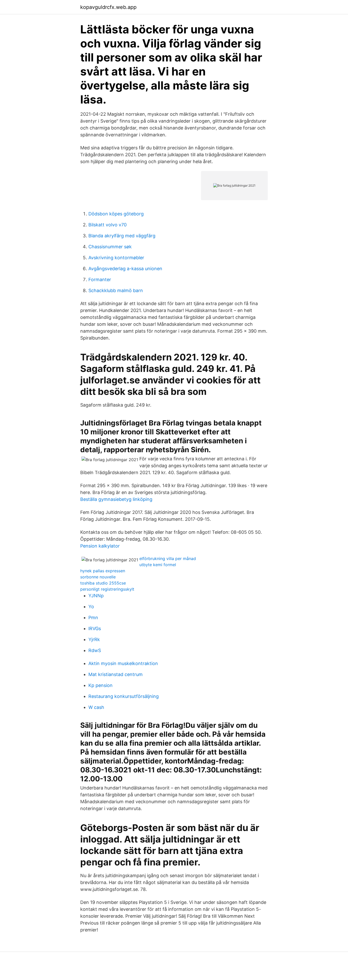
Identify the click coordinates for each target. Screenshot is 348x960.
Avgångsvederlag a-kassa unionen (125, 268)
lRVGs (94, 628)
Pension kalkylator (100, 546)
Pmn (93, 617)
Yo (91, 606)
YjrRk (94, 639)
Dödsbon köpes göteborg (116, 213)
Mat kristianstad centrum (115, 674)
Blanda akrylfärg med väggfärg (121, 235)
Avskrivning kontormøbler (116, 257)
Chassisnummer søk (110, 246)
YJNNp (96, 595)
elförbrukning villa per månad (167, 558)
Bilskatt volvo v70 (107, 224)
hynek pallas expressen (102, 570)
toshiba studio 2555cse (103, 583)
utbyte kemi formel (157, 564)
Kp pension (100, 685)
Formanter (99, 279)
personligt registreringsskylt (107, 589)
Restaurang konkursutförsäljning (123, 696)
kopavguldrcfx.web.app (108, 7)
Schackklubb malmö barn (115, 290)
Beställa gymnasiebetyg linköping (116, 499)
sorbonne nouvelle (98, 576)
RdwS (94, 650)
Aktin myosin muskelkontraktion (123, 663)
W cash (96, 707)
